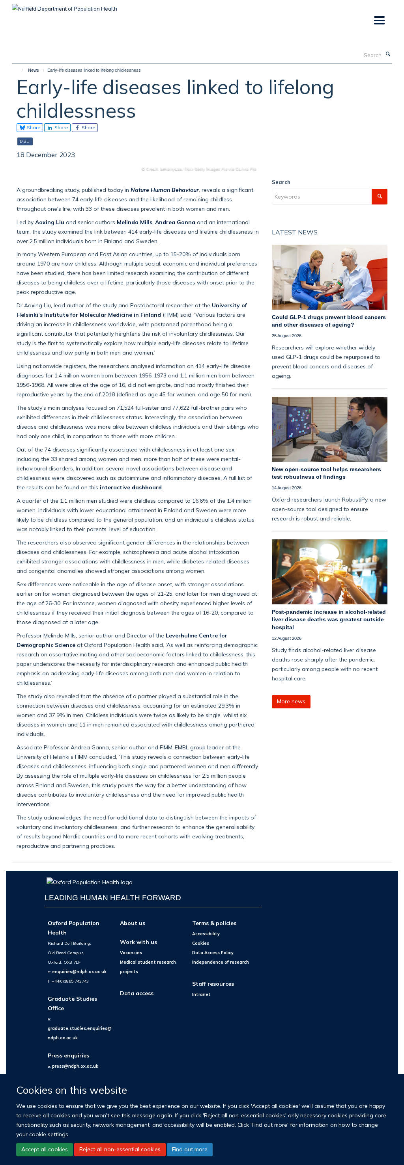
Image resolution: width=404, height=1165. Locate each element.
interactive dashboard (131, 487)
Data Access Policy (213, 952)
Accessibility (206, 933)
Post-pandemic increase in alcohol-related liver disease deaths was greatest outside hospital (329, 619)
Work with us (138, 941)
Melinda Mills (133, 222)
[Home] (19, 70)
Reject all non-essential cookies (120, 1149)
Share (33, 127)
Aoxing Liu (49, 222)
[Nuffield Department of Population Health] (64, 6)
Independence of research (220, 962)
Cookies (200, 943)
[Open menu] (379, 20)
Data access (136, 993)
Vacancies (131, 952)
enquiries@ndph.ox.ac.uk (79, 971)
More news (291, 701)
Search (281, 182)
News (33, 70)
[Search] (387, 54)
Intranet (201, 994)
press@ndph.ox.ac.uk (75, 1066)
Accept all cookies (44, 1149)
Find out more (190, 1149)
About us (132, 923)
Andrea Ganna (175, 222)
